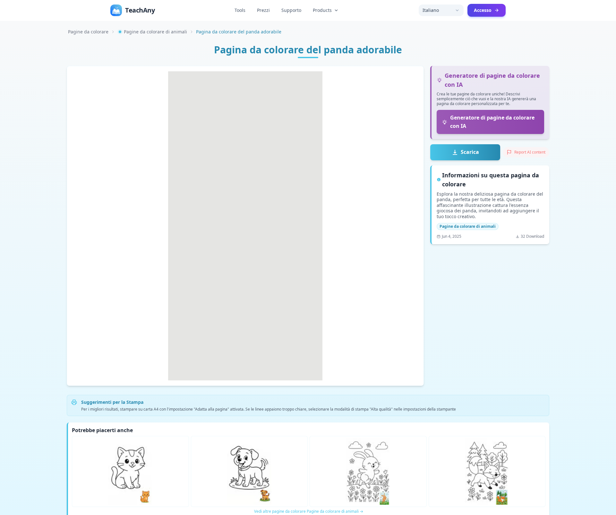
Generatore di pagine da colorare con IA (492, 121)
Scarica (470, 151)
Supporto (291, 10)
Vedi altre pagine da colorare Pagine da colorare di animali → (308, 511)
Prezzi (263, 10)
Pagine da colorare (88, 32)
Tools (240, 10)
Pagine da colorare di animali (155, 32)
